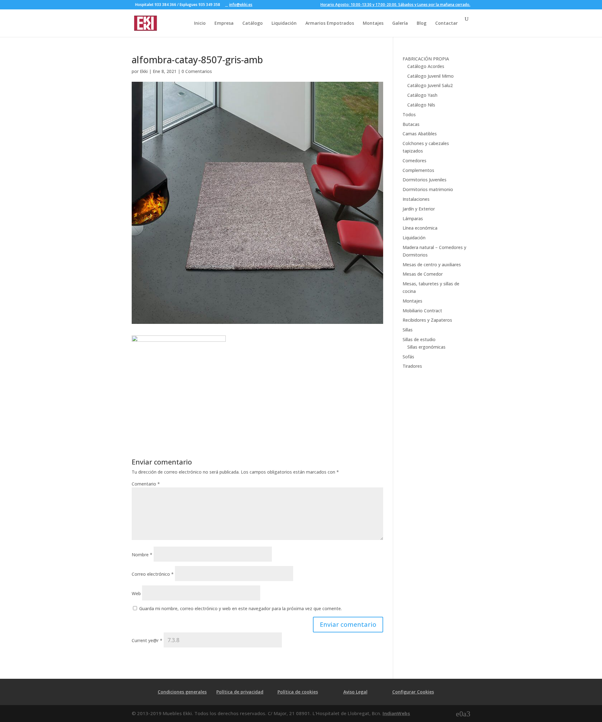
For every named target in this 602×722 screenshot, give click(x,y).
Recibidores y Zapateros (427, 320)
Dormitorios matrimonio (428, 189)
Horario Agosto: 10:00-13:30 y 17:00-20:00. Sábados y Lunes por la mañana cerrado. (395, 5)
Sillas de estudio (419, 339)
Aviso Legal (355, 692)
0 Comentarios (197, 71)
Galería (400, 23)
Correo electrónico (153, 574)
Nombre (142, 555)
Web (136, 593)
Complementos (418, 170)
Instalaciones (416, 199)
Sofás (408, 357)
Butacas (411, 124)
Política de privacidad (239, 692)
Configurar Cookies (413, 692)
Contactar (446, 23)
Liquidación (284, 23)
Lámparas (413, 218)
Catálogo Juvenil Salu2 (430, 85)
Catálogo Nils (421, 105)
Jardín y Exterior (419, 209)
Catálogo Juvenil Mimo (430, 76)
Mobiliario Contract (422, 311)
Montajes (373, 23)
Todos (409, 114)
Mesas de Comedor (423, 274)
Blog (421, 23)
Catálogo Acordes (425, 66)
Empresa (224, 23)
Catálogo (252, 23)
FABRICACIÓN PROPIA (426, 59)
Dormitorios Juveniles (424, 180)
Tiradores (412, 366)
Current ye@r (147, 640)
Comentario (146, 484)
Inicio (200, 23)
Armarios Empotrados (329, 23)
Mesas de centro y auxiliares (432, 265)
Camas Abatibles (420, 134)
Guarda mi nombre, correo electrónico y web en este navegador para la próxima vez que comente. (240, 608)
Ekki (144, 71)
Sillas (408, 330)
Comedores (414, 161)
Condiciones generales (182, 692)
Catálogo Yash (422, 95)
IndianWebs (396, 713)
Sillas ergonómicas (426, 347)
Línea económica (420, 228)
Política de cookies (297, 692)
